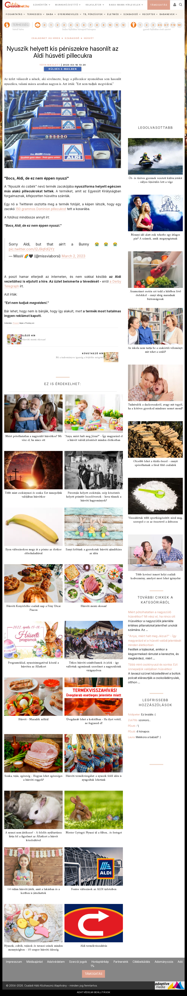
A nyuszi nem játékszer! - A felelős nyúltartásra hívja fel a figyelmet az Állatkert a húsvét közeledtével (33, 836)
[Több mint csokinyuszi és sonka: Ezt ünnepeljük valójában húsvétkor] (33, 470)
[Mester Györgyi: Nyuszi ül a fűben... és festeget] (93, 810)
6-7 (166, 25)
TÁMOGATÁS (158, 4)
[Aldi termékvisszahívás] (93, 923)
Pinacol (16, 323)
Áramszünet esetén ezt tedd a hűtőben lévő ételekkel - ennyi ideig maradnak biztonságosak (155, 295)
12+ (179, 25)
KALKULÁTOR (94, 4)
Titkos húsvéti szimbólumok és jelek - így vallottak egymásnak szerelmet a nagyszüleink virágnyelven (93, 666)
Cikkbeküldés (141, 961)
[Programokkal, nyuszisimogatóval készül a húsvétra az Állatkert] (33, 640)
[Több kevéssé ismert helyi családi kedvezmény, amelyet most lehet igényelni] (155, 552)
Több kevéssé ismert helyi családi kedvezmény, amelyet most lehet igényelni (155, 576)
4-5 (160, 25)
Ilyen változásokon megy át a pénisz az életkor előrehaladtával (33, 551)
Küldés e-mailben (63, 69)
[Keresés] (180, 3)
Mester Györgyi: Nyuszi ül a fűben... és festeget (94, 832)
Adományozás (164, 961)
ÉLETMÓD (113, 14)
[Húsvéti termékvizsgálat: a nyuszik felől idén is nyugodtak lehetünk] (93, 753)
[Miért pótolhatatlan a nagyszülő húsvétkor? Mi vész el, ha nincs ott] (33, 413)
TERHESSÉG (34, 14)
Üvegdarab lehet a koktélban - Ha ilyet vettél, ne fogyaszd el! (93, 721)
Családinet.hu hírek (45, 38)
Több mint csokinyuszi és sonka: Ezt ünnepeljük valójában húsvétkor (33, 494)
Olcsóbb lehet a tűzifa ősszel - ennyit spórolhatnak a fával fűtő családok (155, 463)
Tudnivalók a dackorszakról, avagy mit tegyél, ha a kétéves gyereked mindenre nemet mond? (155, 406)
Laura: (144, 737)
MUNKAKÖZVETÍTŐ (66, 4)
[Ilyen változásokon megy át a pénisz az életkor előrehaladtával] (33, 527)
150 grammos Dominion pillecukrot (41, 209)
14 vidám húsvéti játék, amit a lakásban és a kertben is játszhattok (33, 891)
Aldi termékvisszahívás (93, 946)
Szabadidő (72, 38)
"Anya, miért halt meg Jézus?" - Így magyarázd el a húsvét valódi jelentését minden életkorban (94, 438)
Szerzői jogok (78, 961)
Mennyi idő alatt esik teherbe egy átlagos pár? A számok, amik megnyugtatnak (155, 236)
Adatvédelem (56, 961)
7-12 (173, 25)
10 (110, 25)
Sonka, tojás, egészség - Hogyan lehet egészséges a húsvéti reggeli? (33, 778)
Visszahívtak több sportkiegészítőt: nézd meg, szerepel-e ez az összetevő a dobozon (155, 519)
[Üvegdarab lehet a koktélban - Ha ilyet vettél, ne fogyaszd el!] (93, 696)
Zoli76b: (139, 720)
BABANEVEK (167, 14)
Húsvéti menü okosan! (34, 339)
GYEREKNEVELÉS (68, 14)
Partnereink (120, 961)
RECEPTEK (148, 14)
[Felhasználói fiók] (174, 3)
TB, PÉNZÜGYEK (93, 14)
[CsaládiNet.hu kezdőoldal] (17, 4)
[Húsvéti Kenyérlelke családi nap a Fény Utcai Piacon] (33, 583)
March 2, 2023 (73, 256)
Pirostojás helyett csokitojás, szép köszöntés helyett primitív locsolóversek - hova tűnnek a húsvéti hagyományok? (93, 496)
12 (123, 25)
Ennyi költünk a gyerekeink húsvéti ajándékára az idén (94, 551)
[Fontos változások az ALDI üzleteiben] (93, 866)
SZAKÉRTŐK (40, 4)
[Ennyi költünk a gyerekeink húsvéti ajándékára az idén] (93, 527)
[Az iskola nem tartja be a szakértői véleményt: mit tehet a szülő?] (155, 326)
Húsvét (89, 38)
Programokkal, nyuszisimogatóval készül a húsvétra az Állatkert (33, 664)
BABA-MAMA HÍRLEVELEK (124, 4)
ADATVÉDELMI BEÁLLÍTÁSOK (93, 992)
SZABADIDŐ (130, 14)
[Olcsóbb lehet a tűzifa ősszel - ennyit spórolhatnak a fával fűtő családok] (155, 439)
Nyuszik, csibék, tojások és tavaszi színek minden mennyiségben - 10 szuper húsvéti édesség (33, 947)
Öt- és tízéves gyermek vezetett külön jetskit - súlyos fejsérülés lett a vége (155, 180)
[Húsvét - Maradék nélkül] (33, 696)
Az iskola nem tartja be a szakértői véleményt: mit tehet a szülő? (155, 350)
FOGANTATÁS (14, 14)
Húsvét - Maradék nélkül (33, 719)
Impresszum (14, 961)
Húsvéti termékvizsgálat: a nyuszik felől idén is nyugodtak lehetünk (94, 778)
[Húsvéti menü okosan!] (93, 583)
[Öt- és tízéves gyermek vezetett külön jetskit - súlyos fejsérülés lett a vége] (155, 156)
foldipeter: (142, 714)
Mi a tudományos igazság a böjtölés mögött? (80, 357)
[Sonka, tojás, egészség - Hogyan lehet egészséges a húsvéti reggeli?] (33, 753)
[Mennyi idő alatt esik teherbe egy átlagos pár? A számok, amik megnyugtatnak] (155, 213)
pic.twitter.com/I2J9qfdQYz (31, 249)
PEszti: (133, 725)
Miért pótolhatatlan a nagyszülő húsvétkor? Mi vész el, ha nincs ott (33, 438)
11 (117, 25)
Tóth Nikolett (49, 65)
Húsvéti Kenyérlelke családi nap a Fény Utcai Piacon (33, 608)
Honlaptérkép (100, 961)
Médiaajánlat (34, 961)
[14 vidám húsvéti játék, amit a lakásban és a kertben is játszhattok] (33, 866)
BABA (49, 14)
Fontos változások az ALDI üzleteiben (93, 889)
